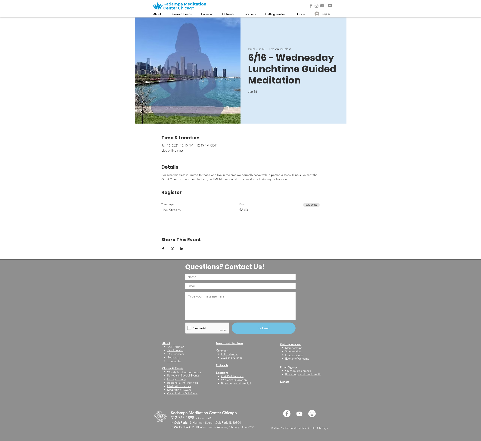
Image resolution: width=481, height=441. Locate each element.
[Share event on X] (172, 248)
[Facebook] (310, 5)
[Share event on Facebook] (163, 248)
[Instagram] (316, 5)
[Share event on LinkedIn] (181, 248)
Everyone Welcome (297, 358)
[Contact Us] (329, 5)
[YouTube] (322, 5)
